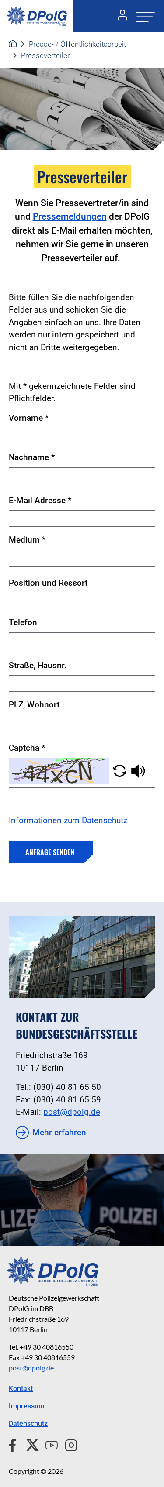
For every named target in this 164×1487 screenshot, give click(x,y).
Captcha (27, 748)
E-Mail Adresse (40, 500)
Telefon (23, 622)
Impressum (27, 1406)
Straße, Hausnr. (37, 665)
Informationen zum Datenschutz (68, 820)
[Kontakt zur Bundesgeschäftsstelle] (82, 957)
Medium (27, 540)
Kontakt (21, 1388)
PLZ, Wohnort (34, 705)
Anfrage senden (49, 852)
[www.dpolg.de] (13, 44)
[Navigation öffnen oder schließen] (143, 16)
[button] (119, 770)
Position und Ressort (48, 583)
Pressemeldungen (70, 216)
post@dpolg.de (71, 1112)
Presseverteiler (45, 55)
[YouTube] (48, 1443)
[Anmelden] (119, 16)
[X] (29, 1443)
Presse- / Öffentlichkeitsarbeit (77, 44)
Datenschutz (28, 1423)
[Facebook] (14, 1443)
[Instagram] (67, 1443)
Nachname (32, 457)
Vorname (29, 418)
